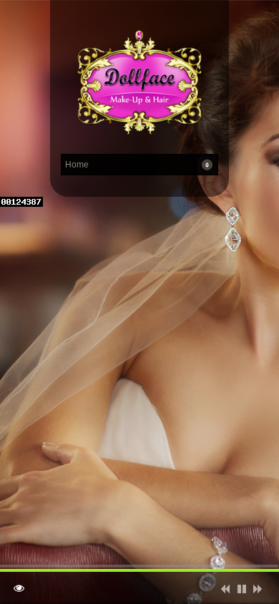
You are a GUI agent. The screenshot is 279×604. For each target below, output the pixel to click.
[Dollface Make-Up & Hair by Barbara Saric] (139, 85)
